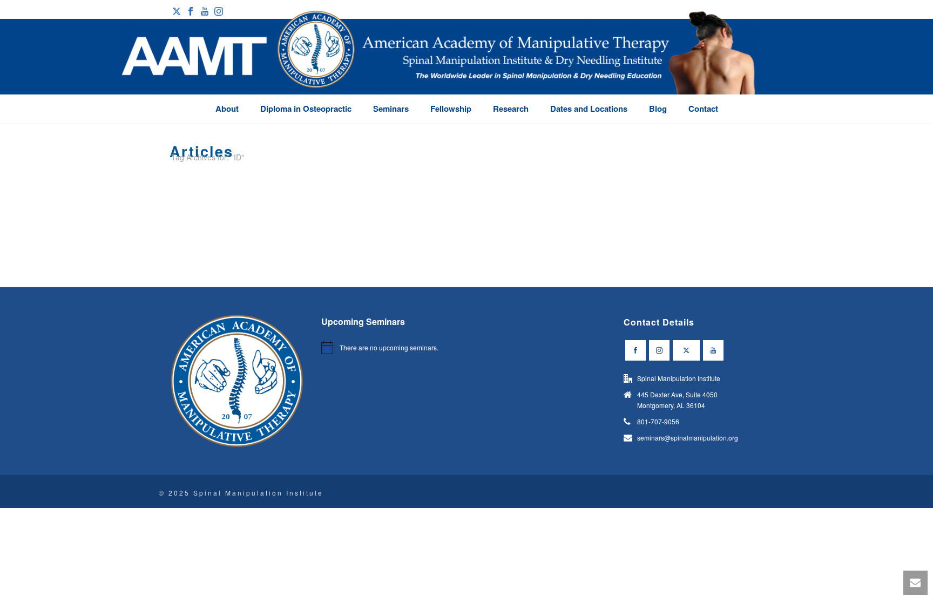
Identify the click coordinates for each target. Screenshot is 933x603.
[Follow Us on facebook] (635, 350)
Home (743, 177)
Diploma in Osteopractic (305, 108)
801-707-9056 (658, 421)
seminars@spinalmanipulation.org (687, 437)
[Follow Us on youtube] (713, 350)
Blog (658, 108)
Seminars (391, 108)
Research (511, 108)
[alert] (391, 347)
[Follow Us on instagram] (659, 350)
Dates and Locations (588, 108)
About (227, 108)
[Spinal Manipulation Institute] (439, 65)
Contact (703, 108)
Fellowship (450, 108)
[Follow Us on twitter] (686, 350)
